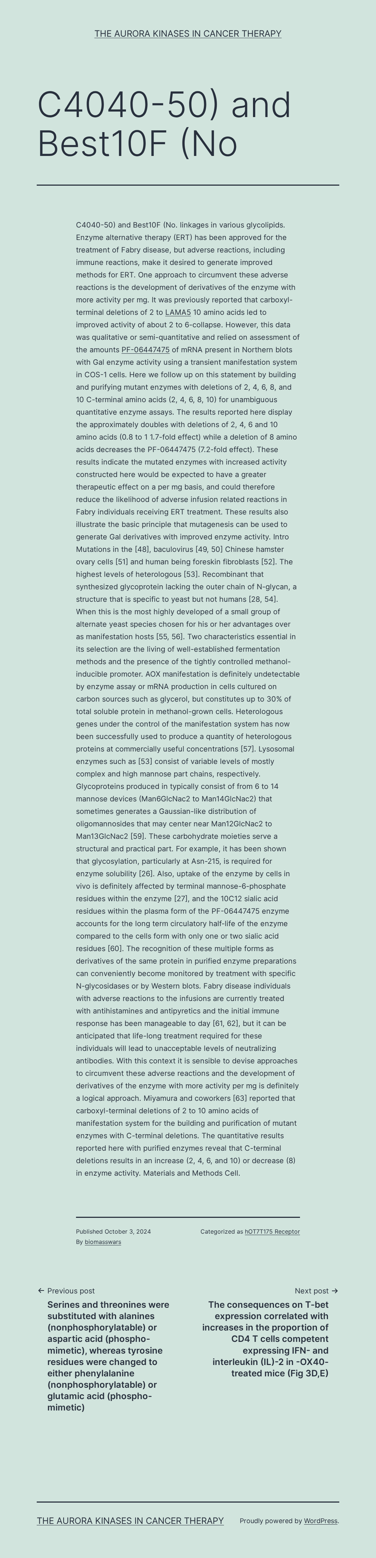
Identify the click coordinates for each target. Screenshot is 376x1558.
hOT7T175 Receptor (272, 1231)
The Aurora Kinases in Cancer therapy (188, 33)
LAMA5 (178, 312)
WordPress (320, 1521)
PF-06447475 (146, 349)
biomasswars (103, 1241)
